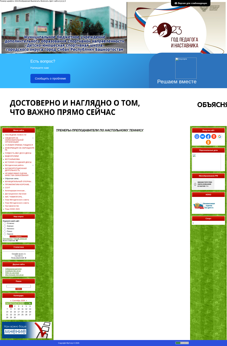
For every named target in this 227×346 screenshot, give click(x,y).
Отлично (10, 223)
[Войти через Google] (219, 136)
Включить (45, 1)
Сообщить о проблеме (50, 78)
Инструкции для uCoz (14, 275)
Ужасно (10, 234)
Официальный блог (13, 269)
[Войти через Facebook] (208, 136)
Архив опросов (20, 239)
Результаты (8, 239)
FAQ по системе (12, 273)
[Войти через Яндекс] (213, 136)
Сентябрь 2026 (18, 301)
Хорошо (10, 226)
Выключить (35, 1)
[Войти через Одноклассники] (208, 142)
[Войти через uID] (196, 136)
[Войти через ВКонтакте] (202, 136)
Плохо (9, 231)
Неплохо (10, 229)
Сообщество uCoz (13, 271)
